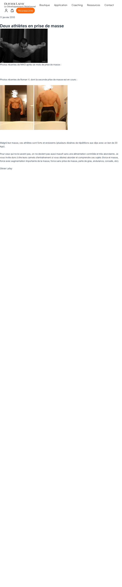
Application (60, 5)
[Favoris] (12, 11)
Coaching (77, 5)
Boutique (44, 5)
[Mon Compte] (6, 11)
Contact (109, 5)
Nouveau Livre (25, 10)
